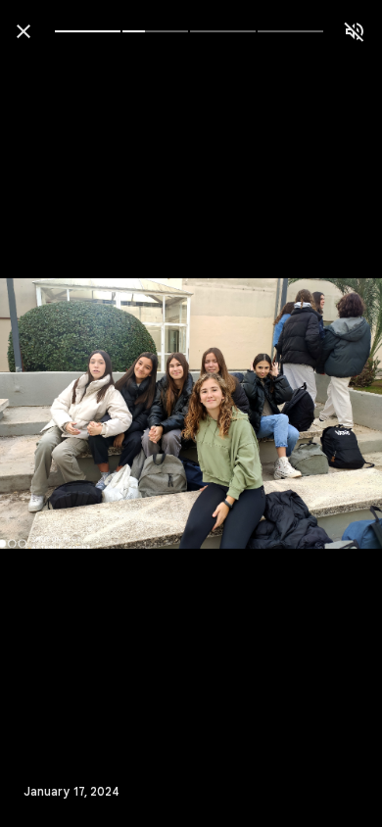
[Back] (23, 31)
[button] (54, 413)
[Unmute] (354, 31)
